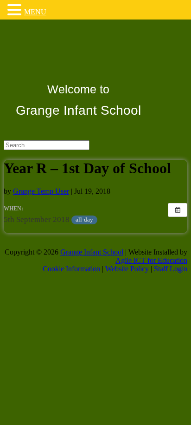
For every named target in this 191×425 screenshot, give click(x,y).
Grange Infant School (91, 252)
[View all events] (177, 210)
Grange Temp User (41, 191)
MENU (35, 12)
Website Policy (127, 269)
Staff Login (170, 269)
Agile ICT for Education (151, 260)
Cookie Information (71, 269)
